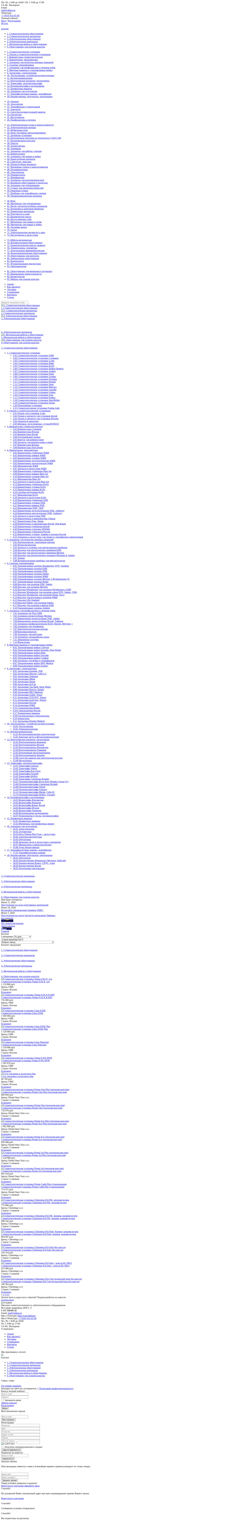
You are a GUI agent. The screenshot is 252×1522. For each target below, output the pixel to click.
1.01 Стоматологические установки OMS (33, 355)
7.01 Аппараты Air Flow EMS (27, 613)
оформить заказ (32, 1486)
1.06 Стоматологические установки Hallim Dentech (38, 368)
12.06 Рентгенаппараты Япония (28, 755)
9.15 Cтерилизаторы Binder (26, 708)
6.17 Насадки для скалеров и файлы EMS (33, 605)
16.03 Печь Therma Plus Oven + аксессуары (34, 834)
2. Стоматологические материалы (24, 36)
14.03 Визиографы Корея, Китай (29, 805)
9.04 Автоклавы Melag (24, 679)
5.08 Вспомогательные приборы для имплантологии (39, 560)
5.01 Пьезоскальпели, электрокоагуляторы (34, 542)
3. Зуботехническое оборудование (24, 39)
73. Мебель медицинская (19, 240)
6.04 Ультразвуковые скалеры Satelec (31, 574)
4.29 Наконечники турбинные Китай (31, 526)
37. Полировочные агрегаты (21, 140)
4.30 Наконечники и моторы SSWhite (31, 529)
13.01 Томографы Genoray (26, 766)
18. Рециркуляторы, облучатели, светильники (29, 96)
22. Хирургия (13, 109)
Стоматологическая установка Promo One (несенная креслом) (31, 1108)
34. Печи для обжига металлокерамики (26, 133)
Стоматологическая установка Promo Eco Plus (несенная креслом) (34, 1123)
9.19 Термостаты (21, 718)
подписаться (7, 1300)
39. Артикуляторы (16, 146)
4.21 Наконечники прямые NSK (29, 505)
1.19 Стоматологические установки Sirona (34, 403)
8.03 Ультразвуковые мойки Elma (29, 652)
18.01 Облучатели (22, 858)
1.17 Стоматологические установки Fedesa (34, 397)
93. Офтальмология (16, 266)
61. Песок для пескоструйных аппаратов (27, 206)
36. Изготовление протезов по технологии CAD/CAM (34, 138)
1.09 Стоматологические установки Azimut (34, 376)
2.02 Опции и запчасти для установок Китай (35, 416)
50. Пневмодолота (16, 175)
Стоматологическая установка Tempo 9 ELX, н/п (25, 981)
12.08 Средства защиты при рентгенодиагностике (38, 758)
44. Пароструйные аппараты (21, 159)
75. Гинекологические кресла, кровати (26, 245)
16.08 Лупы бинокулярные (26, 847)
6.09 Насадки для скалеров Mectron (30, 587)
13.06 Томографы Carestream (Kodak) (31, 779)
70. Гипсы (12, 230)
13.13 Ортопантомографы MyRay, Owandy (34, 795)
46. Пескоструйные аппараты (21, 164)
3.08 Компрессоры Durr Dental (28, 447)
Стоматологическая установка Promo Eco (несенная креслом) (31, 1139)
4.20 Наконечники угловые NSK (29, 503)
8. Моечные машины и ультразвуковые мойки (29, 70)
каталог (5, 28)
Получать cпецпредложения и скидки (23, 1447)
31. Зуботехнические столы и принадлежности (30, 125)
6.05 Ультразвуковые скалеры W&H (30, 576)
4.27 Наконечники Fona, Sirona (28, 521)
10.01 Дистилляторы (23, 726)
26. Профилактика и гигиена (21, 120)
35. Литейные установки (19, 135)
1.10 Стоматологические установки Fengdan (35, 379)
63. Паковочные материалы (20, 211)
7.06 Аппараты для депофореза (28, 626)
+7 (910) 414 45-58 (10, 15)
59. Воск (11, 201)
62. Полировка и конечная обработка (25, 209)
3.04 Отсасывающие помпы (26, 437)
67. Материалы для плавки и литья (24, 222)
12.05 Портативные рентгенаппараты (31, 752)
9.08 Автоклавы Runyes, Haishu (28, 689)
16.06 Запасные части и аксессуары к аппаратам (37, 842)
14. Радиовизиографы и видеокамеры (25, 86)
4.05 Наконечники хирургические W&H (33, 463)
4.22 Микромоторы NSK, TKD (28, 508)
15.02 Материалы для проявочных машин (33, 823)
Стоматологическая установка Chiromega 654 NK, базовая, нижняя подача (38, 1218)
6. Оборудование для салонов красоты (26, 47)
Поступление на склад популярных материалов (24, 905)
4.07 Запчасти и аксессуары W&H (30, 468)
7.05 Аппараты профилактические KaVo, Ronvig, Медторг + (43, 624)
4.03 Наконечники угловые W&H (29, 458)
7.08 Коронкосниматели (25, 631)
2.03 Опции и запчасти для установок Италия (35, 418)
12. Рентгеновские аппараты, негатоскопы (28, 80)
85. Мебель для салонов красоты (23, 279)
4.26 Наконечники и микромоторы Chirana (34, 518)
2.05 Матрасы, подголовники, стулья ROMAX (36, 424)
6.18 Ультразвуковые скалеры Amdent (31, 608)
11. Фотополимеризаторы (19, 78)
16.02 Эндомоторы (22, 831)
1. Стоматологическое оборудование (25, 33)
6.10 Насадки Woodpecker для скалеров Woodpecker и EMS (42, 589)
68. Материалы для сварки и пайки (24, 224)
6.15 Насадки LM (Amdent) (26, 600)
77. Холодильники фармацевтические (26, 250)
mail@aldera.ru (8, 10)
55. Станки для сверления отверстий (25, 188)
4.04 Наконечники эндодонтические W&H (34, 460)
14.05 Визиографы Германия (27, 810)
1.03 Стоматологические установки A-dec (34, 360)
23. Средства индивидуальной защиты (26, 112)
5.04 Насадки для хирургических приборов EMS (37, 550)
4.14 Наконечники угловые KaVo (29, 487)
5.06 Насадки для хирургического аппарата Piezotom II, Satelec (44, 555)
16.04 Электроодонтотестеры (27, 837)
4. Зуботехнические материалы (22, 41)
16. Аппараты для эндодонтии (22, 91)
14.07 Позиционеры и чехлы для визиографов (36, 816)
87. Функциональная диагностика (24, 263)
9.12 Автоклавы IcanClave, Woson (29, 700)
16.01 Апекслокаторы (23, 829)
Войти (5, 1408)
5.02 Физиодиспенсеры (24, 545)
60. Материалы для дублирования (24, 203)
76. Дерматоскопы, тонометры (22, 248)
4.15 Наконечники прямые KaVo (29, 489)
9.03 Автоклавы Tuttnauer (25, 676)
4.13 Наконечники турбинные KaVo (31, 484)
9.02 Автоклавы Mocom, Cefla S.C (30, 674)
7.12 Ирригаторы (21, 642)
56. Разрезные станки (17, 190)
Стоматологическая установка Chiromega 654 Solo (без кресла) (32, 1250)
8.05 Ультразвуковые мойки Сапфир (31, 658)
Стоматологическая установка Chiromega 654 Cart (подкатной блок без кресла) (40, 1281)
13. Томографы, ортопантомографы (24, 83)
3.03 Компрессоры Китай (25, 434)
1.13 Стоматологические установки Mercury (35, 387)
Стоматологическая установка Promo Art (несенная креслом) (31, 1171)
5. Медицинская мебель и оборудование (27, 44)
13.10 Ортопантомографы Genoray (30, 789)
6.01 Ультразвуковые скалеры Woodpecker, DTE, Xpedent (41, 566)
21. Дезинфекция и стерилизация (23, 107)
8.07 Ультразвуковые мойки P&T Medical (33, 663)
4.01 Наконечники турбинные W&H (31, 453)
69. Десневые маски (17, 227)
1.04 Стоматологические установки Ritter (33, 363)
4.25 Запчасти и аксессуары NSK (29, 516)
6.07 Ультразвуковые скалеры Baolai (30, 581)
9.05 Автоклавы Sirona (24, 681)
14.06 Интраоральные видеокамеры (30, 813)
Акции (10, 284)
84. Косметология (15, 276)
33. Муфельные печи (17, 130)
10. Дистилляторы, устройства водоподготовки (30, 75)
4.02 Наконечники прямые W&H (29, 455)
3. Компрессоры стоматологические (25, 57)
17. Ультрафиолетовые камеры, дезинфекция (29, 94)
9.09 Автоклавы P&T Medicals (28, 692)
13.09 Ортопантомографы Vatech (29, 787)
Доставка (11, 289)
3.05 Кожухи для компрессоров (28, 439)
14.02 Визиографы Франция (27, 802)
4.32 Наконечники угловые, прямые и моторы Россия (39, 534)
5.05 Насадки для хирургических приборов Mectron (38, 553)
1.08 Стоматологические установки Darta (33, 374)
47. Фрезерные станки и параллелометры (27, 167)
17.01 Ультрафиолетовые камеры (29, 852)
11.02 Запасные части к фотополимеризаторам (36, 737)
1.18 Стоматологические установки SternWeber (36, 400)
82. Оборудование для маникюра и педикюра (29, 271)
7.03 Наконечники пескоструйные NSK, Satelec (36, 618)
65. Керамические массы (19, 216)
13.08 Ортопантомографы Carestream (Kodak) (35, 784)
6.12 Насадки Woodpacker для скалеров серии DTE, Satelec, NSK (45, 592)
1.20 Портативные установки (27, 405)
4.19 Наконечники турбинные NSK (30, 500)
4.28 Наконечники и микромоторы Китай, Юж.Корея (39, 524)
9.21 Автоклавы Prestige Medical (29, 721)
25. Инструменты (15, 117)
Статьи (10, 297)
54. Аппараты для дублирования (23, 185)
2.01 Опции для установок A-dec (29, 413)
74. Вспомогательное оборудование (24, 242)
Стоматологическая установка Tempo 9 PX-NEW (25, 1060)
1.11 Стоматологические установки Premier (34, 382)
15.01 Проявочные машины (26, 821)
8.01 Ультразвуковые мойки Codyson (31, 647)
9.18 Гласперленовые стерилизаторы (31, 716)
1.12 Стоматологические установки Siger (33, 384)
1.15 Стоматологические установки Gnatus (34, 392)
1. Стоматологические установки (23, 52)
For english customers (11, 1386)
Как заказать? (13, 287)
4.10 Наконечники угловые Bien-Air (31, 476)
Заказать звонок (9, 1480)
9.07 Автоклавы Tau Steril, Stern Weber (32, 687)
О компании (13, 292)
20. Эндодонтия (15, 104)
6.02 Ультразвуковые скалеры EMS (30, 568)
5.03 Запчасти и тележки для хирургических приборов (40, 547)
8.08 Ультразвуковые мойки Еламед (30, 666)
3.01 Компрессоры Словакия (27, 429)
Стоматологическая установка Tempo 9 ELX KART (26, 997)
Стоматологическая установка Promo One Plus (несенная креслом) (34, 1092)
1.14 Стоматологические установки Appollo (34, 389)
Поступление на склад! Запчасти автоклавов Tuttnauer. (28, 915)
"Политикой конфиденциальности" (56, 1388)
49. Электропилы (15, 172)
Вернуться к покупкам (12, 1486)
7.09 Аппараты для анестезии (27, 634)
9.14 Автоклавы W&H (24, 705)
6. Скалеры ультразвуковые (20, 65)
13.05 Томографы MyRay (25, 776)
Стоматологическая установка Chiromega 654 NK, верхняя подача (34, 1202)
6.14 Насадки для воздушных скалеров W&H (35, 597)
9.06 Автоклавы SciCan (24, 684)
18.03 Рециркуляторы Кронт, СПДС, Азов (34, 863)
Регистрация (14, 21)
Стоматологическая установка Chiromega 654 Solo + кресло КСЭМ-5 (35, 1266)
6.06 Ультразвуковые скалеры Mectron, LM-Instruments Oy (41, 579)
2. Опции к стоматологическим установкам (28, 54)
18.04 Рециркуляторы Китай (27, 866)
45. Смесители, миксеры (19, 161)
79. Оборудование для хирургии (23, 256)
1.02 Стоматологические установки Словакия (35, 358)
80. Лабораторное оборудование (23, 258)
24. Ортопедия (14, 114)
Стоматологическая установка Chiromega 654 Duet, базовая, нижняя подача (38, 1234)
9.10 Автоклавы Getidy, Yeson (27, 695)
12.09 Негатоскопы (22, 760)
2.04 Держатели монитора (26, 421)
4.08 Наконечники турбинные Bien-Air (32, 471)
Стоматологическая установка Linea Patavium (23, 1045)
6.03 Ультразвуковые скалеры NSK (30, 571)
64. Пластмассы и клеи (18, 214)
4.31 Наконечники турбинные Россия (31, 531)
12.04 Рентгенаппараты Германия (29, 750)
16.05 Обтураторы (22, 839)
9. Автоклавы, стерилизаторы (22, 73)
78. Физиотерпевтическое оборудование (27, 253)
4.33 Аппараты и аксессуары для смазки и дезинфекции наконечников (48, 537)
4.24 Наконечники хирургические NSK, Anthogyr (37, 513)
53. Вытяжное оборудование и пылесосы (27, 183)
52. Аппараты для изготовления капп (25, 180)
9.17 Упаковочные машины (26, 713)
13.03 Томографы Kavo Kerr (27, 771)
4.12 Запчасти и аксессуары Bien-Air (31, 481)
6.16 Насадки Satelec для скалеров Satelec (33, 602)
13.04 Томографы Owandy (26, 773)
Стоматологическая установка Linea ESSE (22, 1013)
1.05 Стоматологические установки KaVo (33, 366)
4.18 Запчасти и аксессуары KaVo (29, 497)
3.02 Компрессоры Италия (26, 432)
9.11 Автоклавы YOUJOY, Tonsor (29, 697)
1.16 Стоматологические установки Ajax (33, 395)
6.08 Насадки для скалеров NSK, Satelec (32, 584)
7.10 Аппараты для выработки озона (31, 637)
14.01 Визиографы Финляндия (28, 800)
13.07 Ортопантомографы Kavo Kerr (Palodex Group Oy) (41, 781)
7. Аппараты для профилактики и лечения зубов (31, 67)
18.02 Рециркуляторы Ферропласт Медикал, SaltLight (39, 860)
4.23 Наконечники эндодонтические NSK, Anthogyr (38, 510)
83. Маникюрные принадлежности (24, 274)
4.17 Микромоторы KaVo (25, 495)
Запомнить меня (13, 1400)
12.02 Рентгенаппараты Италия (28, 745)
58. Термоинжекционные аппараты (24, 196)
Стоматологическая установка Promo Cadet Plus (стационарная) (32, 1187)
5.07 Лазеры (19, 558)
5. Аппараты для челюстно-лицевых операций (30, 62)
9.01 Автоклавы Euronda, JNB (28, 671)
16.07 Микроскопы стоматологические (32, 844)
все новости (7, 918)
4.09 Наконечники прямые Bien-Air (30, 474)
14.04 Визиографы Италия (26, 808)
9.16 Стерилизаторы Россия (26, 710)
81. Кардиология (15, 261)
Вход (3, 21)
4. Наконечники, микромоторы (22, 59)
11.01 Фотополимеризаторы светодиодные (34, 734)
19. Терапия (13, 101)
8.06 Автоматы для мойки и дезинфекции (33, 660)
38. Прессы (12, 143)
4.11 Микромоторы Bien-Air (27, 479)
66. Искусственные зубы (19, 219)
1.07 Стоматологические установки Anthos (34, 371)
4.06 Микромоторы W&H (25, 466)
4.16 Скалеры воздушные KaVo (28, 492)
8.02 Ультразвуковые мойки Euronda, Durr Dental (37, 650)
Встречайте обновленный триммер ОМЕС (22, 910)
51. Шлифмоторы (15, 177)
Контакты (12, 294)
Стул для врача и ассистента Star (17, 1076)
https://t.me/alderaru (27, 1315)
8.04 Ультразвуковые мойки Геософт (31, 655)
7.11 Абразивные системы (26, 639)
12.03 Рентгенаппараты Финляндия (30, 747)
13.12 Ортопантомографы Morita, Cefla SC (34, 792)
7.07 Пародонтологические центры (30, 629)
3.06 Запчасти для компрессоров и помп (33, 442)
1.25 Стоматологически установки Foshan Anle (36, 408)
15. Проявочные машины (19, 88)
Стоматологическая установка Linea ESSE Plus (24, 1029)
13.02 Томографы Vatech (25, 768)
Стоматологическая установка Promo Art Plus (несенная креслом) (33, 1155)
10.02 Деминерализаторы (25, 729)
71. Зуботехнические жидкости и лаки (26, 232)
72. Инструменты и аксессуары (22, 235)
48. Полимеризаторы (17, 169)
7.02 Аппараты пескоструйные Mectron (32, 616)
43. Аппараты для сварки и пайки (24, 156)
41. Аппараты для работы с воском (24, 151)
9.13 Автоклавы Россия (24, 702)
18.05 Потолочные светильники (29, 868)
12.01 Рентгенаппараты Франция (29, 742)
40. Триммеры (14, 148)
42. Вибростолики (16, 154)
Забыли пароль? (9, 1403)
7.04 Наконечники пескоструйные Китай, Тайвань (38, 621)
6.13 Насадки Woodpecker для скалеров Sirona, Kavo (38, 595)
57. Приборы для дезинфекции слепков (26, 193)
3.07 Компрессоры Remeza (26, 445)
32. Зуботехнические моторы (21, 127)
